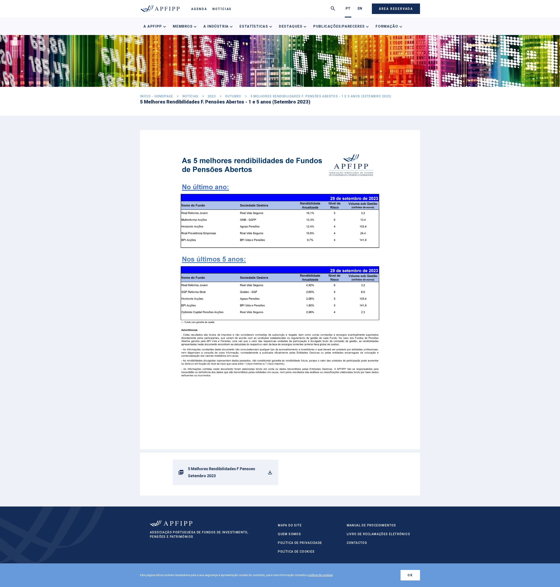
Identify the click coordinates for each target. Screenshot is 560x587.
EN (360, 8)
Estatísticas (254, 26)
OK (410, 575)
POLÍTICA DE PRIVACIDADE (300, 543)
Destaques (291, 26)
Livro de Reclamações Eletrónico (378, 534)
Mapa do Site (290, 525)
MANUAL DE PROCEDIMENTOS (371, 525)
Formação (387, 26)
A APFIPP (153, 26)
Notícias (222, 9)
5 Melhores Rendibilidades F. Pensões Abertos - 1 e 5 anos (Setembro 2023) (321, 96)
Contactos (357, 543)
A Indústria (216, 26)
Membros (183, 26)
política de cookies (320, 575)
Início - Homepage (156, 96)
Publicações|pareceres (339, 26)
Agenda (199, 9)
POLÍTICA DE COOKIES (296, 551)
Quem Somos (289, 534)
